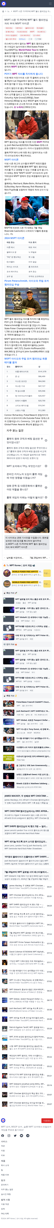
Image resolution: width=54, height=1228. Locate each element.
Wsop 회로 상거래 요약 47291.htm (29, 787)
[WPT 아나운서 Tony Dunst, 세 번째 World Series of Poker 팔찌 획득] (8, 731)
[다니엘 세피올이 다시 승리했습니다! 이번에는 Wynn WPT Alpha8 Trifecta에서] (8, 740)
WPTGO (18, 630)
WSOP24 (37, 733)
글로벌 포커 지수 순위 (24, 769)
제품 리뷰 (5, 1174)
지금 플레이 (47, 573)
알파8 (37, 742)
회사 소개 (5, 1165)
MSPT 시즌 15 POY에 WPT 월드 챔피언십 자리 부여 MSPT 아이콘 (32, 11)
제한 (31, 639)
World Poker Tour (28, 49)
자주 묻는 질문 (31, 612)
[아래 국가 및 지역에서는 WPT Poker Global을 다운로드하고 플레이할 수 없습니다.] (8, 637)
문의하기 (4, 1184)
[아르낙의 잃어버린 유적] (8, 758)
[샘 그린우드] (8, 767)
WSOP (29, 733)
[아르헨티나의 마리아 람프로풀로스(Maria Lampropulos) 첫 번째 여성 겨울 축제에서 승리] (8, 749)
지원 (3, 1150)
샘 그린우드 (37, 769)
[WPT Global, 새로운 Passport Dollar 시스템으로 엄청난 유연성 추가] (8, 722)
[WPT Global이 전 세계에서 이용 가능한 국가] (8, 619)
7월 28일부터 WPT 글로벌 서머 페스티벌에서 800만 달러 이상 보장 (38, 557)
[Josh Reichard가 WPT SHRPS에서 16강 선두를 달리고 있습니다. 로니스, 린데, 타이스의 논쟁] (8, 713)
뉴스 (8, 11)
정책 (3, 1209)
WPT (28, 43)
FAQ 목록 (5, 1213)
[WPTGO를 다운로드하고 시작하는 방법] (8, 628)
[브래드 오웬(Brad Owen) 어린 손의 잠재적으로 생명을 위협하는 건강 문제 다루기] (8, 776)
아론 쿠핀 (20, 715)
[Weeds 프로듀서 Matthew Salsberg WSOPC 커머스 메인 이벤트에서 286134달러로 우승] (8, 785)
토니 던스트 (21, 733)
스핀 (41, 724)
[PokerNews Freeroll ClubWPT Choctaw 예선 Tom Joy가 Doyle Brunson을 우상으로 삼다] (8, 703)
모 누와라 (18, 107)
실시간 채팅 (6, 1194)
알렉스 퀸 (29, 715)
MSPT (14, 66)
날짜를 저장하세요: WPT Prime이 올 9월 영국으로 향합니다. (15, 557)
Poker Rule (21, 760)
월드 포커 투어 (27, 706)
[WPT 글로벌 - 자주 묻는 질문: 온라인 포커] (8, 610)
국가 (33, 621)
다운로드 (37, 630)
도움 (17, 621)
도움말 (18, 603)
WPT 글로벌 (32, 603)
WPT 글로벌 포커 (22, 639)
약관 (3, 1146)
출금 (24, 603)
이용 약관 (5, 1204)
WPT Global (25, 621)
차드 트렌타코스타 (40, 715)
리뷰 (3, 1155)
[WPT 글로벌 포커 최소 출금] (8, 601)
